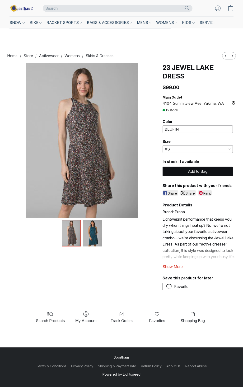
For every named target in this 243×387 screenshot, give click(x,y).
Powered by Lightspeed (121, 374)
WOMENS (165, 22)
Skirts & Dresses (99, 55)
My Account (86, 320)
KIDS (187, 22)
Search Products (50, 320)
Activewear (49, 55)
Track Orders (122, 320)
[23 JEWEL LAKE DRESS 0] (71, 233)
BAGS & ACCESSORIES (108, 22)
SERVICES (210, 22)
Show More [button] (173, 266)
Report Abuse (196, 366)
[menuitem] (225, 55)
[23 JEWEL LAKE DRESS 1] (92, 233)
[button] (21, 8)
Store (28, 55)
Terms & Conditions (51, 366)
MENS (143, 22)
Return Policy (151, 366)
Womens (72, 55)
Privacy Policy (82, 366)
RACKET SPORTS (63, 22)
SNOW (16, 22)
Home (12, 55)
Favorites (157, 320)
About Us (173, 366)
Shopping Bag (193, 320)
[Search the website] (187, 8)
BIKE (34, 22)
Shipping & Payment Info (117, 366)
